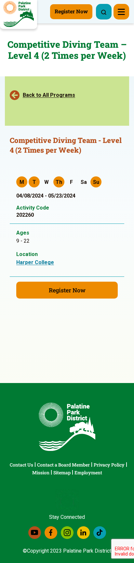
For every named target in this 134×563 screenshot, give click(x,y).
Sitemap (62, 472)
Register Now (67, 290)
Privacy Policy (109, 465)
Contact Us (21, 465)
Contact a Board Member (63, 465)
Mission (40, 472)
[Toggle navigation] (121, 11)
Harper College (35, 262)
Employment (88, 472)
